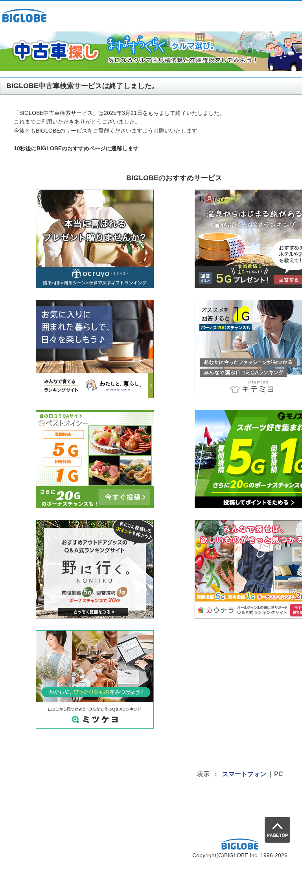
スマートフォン (244, 773)
